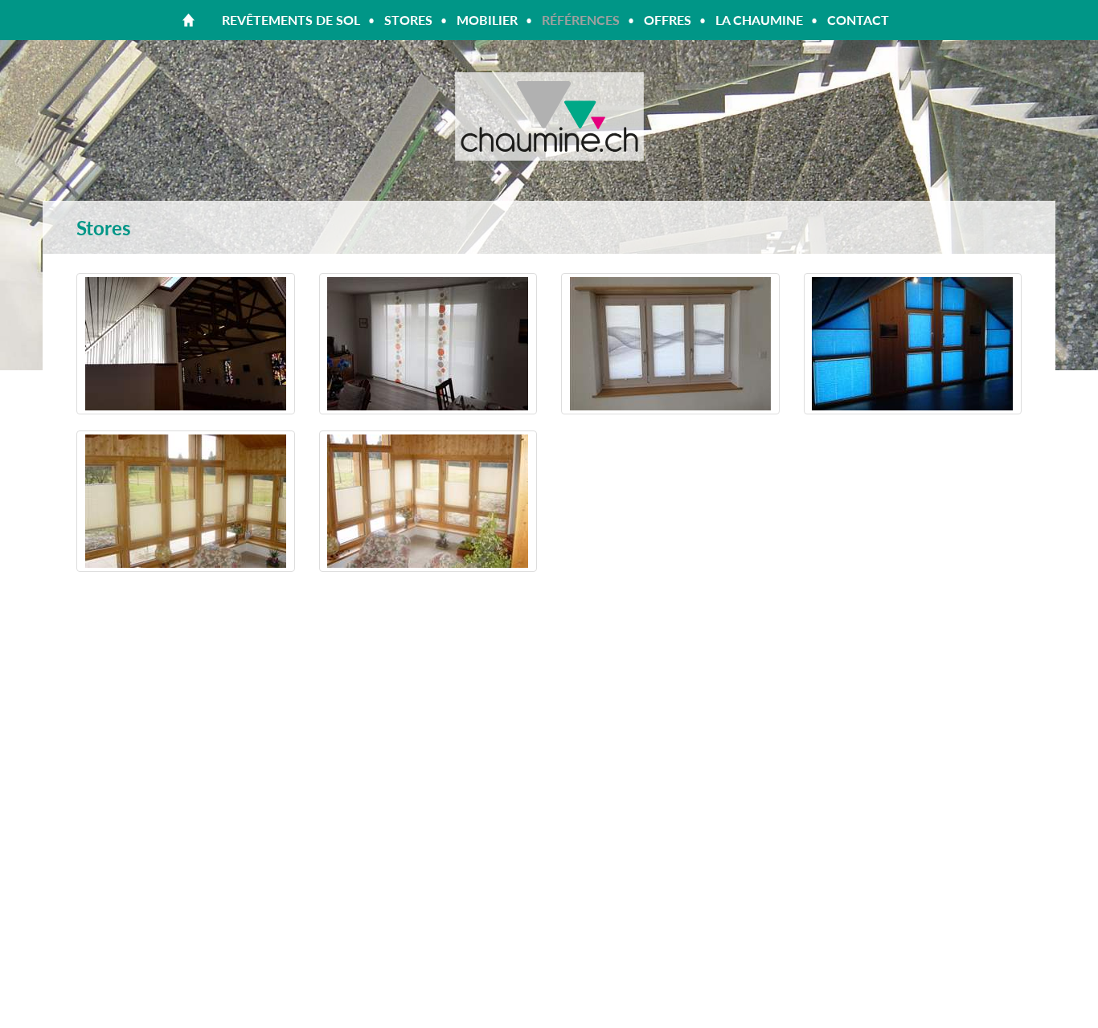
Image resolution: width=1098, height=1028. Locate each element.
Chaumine (549, 116)
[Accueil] (188, 20)
